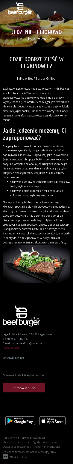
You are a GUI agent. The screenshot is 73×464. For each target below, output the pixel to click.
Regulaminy (10, 437)
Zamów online (24, 387)
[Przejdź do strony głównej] (20, 8)
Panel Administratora (47, 446)
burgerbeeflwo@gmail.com (28, 343)
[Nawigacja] (66, 9)
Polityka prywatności (32, 437)
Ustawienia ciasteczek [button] (16, 442)
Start (20, 38)
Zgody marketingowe (45, 442)
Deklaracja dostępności (17, 446)
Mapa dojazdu (11, 348)
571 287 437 (20, 339)
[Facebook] (6, 363)
